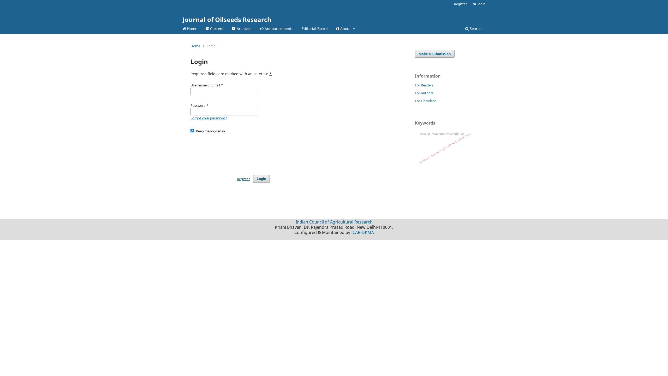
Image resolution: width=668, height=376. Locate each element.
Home (191, 28)
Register (460, 4)
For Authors (424, 93)
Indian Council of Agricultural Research (334, 222)
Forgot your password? (208, 118)
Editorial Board (315, 28)
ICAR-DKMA (362, 232)
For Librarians (425, 100)
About (345, 28)
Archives (244, 28)
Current (216, 28)
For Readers (424, 85)
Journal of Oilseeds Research (227, 19)
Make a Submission (435, 53)
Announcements (278, 28)
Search (475, 28)
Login (480, 4)
